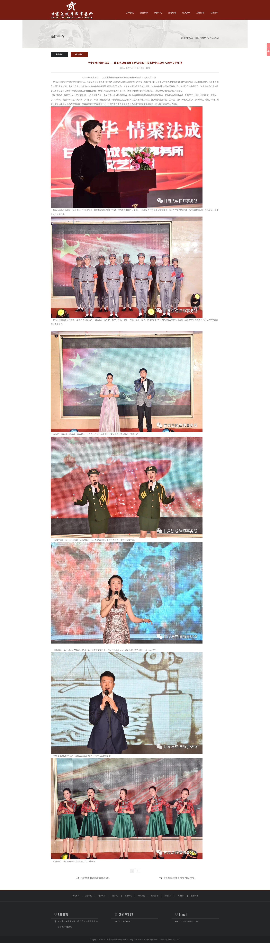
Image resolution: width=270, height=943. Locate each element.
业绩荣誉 (200, 13)
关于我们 (130, 13)
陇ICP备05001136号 (155, 939)
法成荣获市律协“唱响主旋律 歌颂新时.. (95, 878)
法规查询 (214, 13)
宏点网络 (168, 939)
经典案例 (186, 13)
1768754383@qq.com (188, 921)
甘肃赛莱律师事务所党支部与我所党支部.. (179, 878)
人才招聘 (181, 896)
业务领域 (172, 13)
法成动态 (215, 38)
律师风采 (144, 13)
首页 (197, 38)
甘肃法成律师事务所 (118, 939)
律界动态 (79, 54)
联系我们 (194, 896)
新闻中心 (158, 13)
